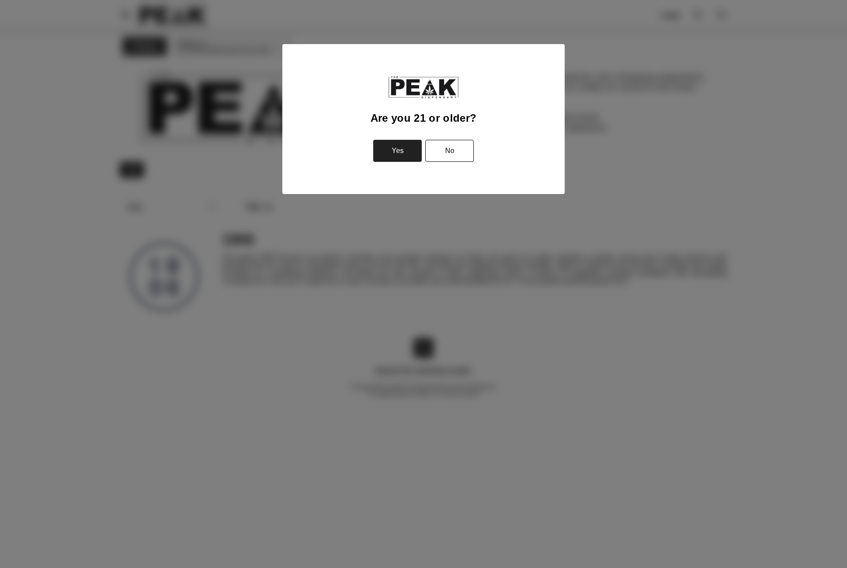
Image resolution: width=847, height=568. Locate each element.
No (449, 150)
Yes (398, 150)
